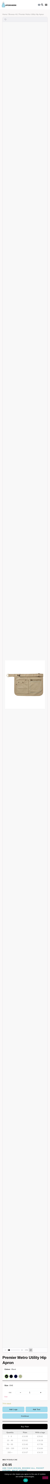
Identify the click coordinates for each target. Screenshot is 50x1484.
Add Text (36, 1409)
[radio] (6, 1376)
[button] (42, 5)
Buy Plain (25, 1427)
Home (4, 14)
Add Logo (13, 1409)
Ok (26, 1480)
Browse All (13, 14)
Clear (6, 1397)
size (6, 1385)
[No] (45, 1477)
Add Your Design (11, 1468)
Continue (25, 1416)
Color (7, 1369)
